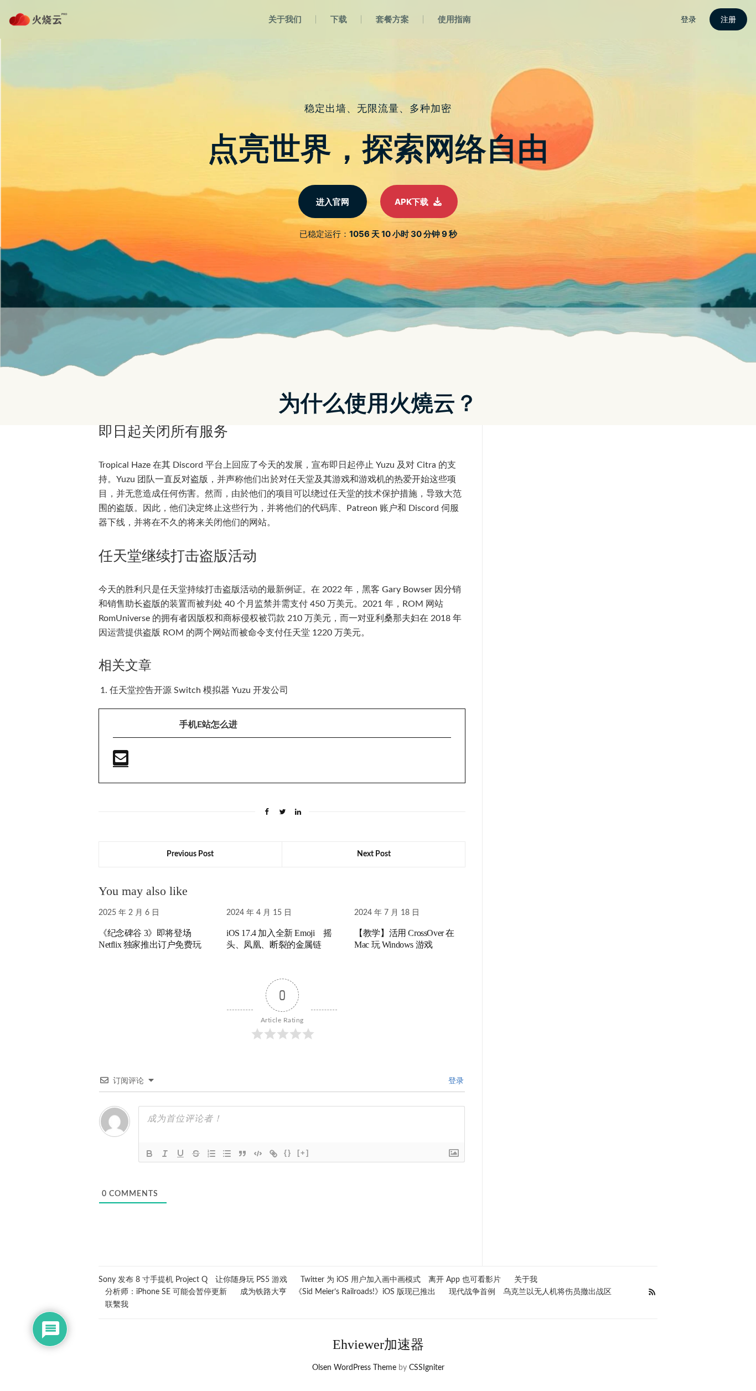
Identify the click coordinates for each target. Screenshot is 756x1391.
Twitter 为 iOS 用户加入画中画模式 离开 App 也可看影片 (401, 1280)
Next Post (374, 854)
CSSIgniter (426, 1368)
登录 (455, 1081)
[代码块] (258, 1153)
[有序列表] (211, 1153)
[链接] (273, 1153)
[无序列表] (227, 1153)
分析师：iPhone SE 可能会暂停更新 (166, 1292)
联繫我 (116, 1305)
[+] (303, 1153)
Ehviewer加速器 (378, 1344)
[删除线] (196, 1153)
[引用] (242, 1153)
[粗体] (149, 1153)
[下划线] (180, 1153)
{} (288, 1153)
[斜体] (165, 1153)
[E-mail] (120, 762)
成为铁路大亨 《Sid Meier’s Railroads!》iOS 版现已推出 (338, 1292)
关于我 (525, 1280)
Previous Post (190, 854)
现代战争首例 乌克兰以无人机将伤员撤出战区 (530, 1292)
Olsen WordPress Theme (354, 1368)
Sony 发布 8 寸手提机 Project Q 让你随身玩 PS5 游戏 (193, 1280)
